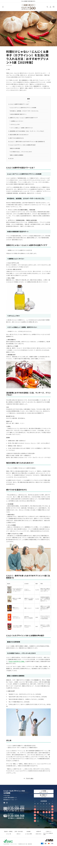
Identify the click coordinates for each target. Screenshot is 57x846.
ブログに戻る (29, 778)
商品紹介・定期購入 (8, 831)
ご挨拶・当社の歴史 (18, 831)
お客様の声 (38, 831)
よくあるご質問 (28, 833)
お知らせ (18, 833)
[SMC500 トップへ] (8, 841)
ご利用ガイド (48, 831)
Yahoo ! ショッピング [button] (43, 791)
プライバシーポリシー (14, 843)
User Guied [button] (44, 795)
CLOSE (28, 101)
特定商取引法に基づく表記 (22, 843)
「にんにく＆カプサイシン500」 (16, 661)
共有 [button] (9, 69)
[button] (2, 6)
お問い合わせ (38, 833)
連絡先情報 (30, 843)
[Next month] (53, 801)
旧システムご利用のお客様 (48, 834)
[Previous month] (35, 801)
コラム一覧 (8, 833)
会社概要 (28, 831)
